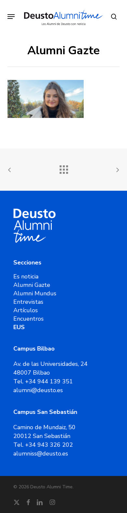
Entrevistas (28, 302)
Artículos (25, 310)
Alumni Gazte (31, 285)
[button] (11, 16)
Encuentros (28, 319)
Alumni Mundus (34, 293)
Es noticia (25, 276)
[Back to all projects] (63, 167)
